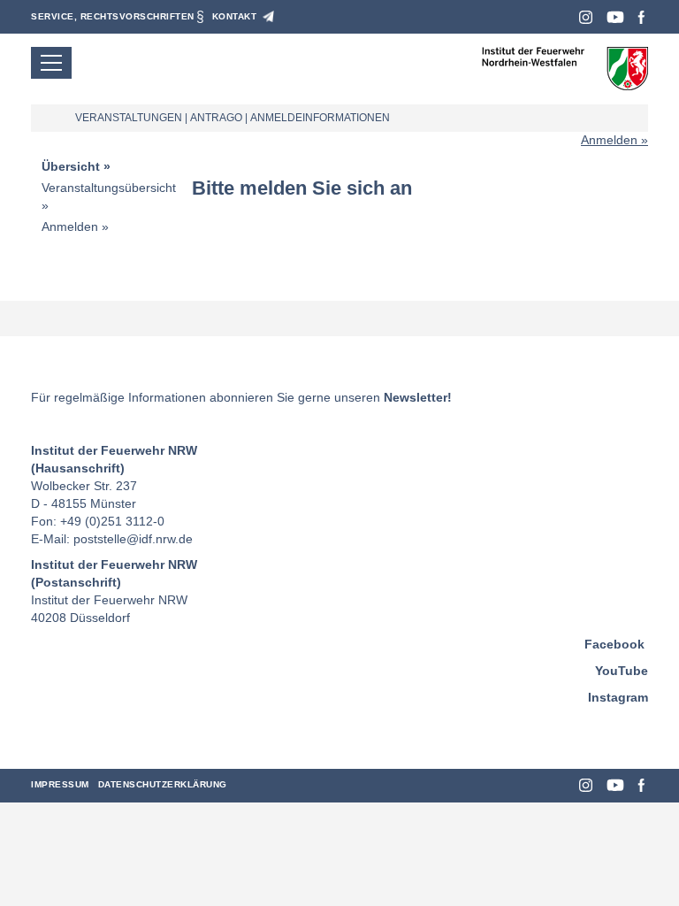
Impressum (60, 784)
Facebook (641, 17)
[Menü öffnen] (51, 63)
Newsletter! (418, 397)
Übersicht (71, 166)
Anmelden (609, 140)
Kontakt (234, 16)
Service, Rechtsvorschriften (113, 16)
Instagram (585, 17)
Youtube (615, 17)
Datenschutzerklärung (162, 784)
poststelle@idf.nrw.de (133, 539)
